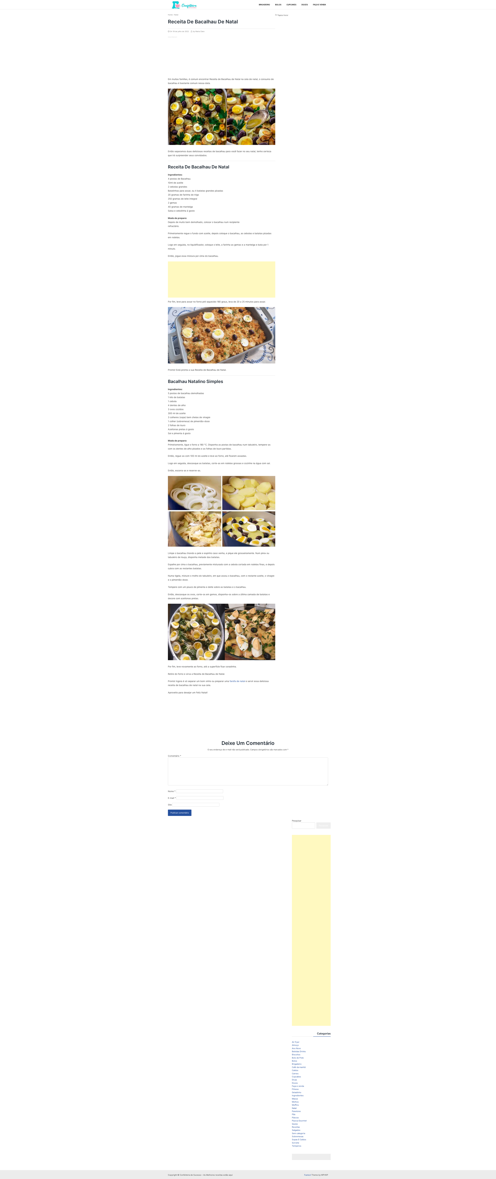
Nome (171, 791)
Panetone (296, 1111)
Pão (293, 1114)
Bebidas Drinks (299, 1051)
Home (170, 15)
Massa (295, 1098)
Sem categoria (298, 1133)
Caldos (295, 1070)
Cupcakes (296, 1076)
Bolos (294, 1061)
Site (170, 804)
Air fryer (295, 1042)
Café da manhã (298, 1067)
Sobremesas (297, 1136)
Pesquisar (296, 820)
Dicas (294, 1080)
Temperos (296, 1146)
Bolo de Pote (298, 1058)
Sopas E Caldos (299, 1139)
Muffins (295, 1105)
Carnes (295, 1073)
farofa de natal (237, 681)
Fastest (307, 1175)
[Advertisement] (189, 56)
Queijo (295, 1124)
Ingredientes (298, 1095)
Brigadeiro (296, 1064)
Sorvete (295, 1143)
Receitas (296, 1127)
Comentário (174, 756)
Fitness (295, 1089)
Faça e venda (298, 1086)
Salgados (296, 1130)
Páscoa (295, 1117)
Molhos (295, 1102)
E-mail (172, 798)
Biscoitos (296, 1054)
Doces (295, 1083)
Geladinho (296, 1092)
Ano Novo (296, 1048)
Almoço (295, 1045)
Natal (176, 15)
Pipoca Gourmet (299, 1120)
